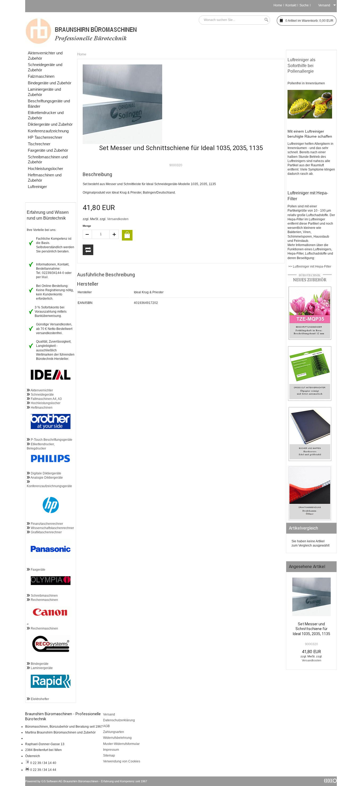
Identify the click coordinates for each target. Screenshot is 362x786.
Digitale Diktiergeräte (45, 473)
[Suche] (265, 20)
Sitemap (109, 755)
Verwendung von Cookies (121, 761)
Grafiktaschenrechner (46, 532)
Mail (45, 277)
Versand (109, 714)
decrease (87, 234)
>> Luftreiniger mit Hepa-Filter (309, 266)
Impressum (111, 750)
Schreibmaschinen (44, 595)
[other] (330, 781)
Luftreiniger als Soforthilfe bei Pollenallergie (302, 65)
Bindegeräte (39, 664)
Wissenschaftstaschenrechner (52, 528)
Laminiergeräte (41, 668)
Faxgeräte (37, 569)
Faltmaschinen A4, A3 (46, 399)
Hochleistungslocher (45, 403)
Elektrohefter (39, 699)
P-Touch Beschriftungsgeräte (51, 440)
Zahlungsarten (113, 732)
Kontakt (290, 5)
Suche (304, 5)
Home (277, 5)
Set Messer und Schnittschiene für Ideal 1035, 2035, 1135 (311, 629)
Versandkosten (118, 219)
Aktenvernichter (41, 390)
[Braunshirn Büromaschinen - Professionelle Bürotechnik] (81, 30)
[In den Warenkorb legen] (127, 235)
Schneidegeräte (42, 394)
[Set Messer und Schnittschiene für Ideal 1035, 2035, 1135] (311, 598)
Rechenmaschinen (44, 600)
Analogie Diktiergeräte (46, 477)
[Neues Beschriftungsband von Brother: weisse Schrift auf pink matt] (310, 339)
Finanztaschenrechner (46, 524)
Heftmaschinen (41, 407)
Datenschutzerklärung (119, 720)
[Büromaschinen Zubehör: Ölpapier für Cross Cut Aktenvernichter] (310, 400)
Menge (87, 225)
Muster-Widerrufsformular (121, 744)
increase (114, 234)
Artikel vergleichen (88, 249)
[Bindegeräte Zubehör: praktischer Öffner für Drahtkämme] (310, 520)
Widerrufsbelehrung (117, 738)
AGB (106, 726)
